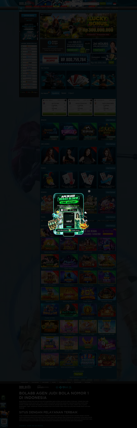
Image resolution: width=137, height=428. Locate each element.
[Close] (89, 191)
